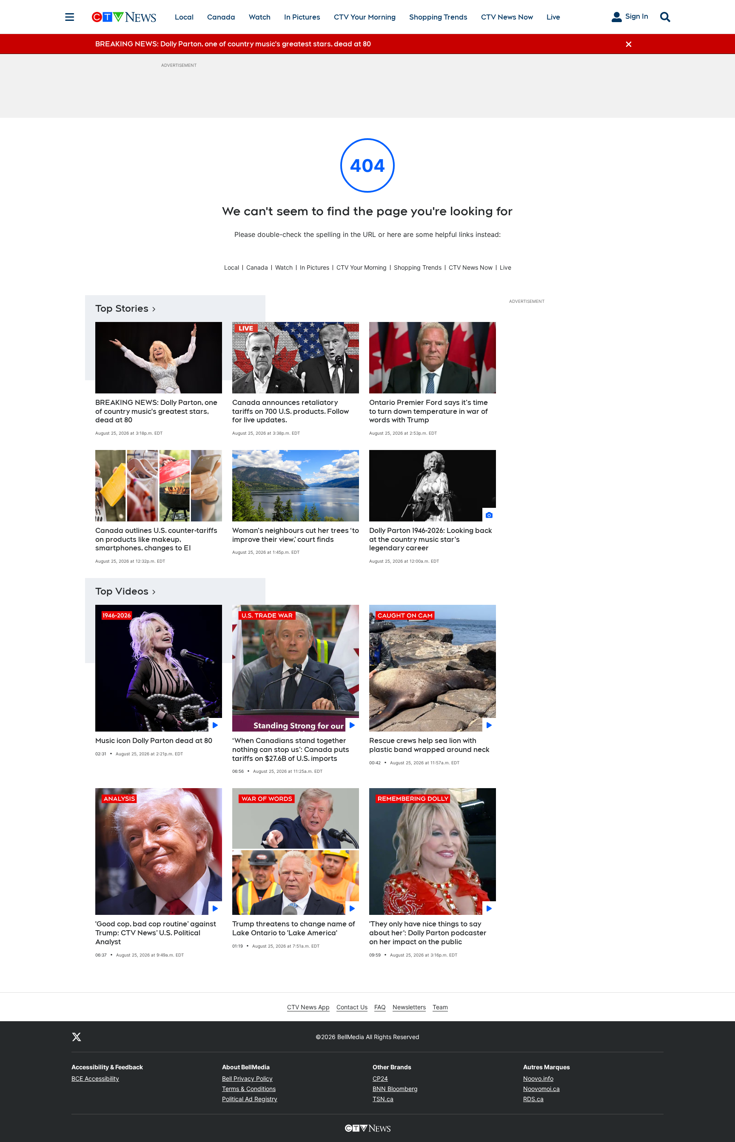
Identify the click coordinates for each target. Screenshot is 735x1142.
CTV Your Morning (365, 17)
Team (440, 1007)
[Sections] (69, 17)
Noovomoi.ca (541, 1088)
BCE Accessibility (95, 1078)
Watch (260, 17)
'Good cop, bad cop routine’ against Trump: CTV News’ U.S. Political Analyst (155, 933)
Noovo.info (538, 1078)
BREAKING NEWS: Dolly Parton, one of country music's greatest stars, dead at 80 (156, 411)
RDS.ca (533, 1098)
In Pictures (302, 17)
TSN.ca (383, 1098)
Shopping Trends (438, 17)
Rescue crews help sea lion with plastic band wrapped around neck (429, 745)
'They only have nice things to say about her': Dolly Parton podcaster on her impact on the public (428, 933)
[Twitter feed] (76, 1036)
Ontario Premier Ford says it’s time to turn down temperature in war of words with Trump (428, 411)
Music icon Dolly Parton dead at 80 (153, 741)
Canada (221, 17)
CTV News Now (507, 17)
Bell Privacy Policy (247, 1078)
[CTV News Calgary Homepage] (124, 17)
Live (553, 17)
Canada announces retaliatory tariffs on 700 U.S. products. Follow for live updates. (290, 411)
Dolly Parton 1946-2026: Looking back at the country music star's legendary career (430, 539)
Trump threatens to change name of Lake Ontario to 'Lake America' (293, 928)
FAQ (380, 1007)
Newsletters (409, 1007)
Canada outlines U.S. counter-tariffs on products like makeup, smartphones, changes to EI (156, 539)
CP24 (380, 1078)
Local (184, 17)
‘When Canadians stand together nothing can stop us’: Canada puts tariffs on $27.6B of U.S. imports (290, 750)
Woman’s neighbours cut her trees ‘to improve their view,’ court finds (295, 535)
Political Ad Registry (249, 1098)
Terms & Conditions (249, 1088)
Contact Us (352, 1007)
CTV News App (308, 1007)
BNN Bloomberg (395, 1088)
